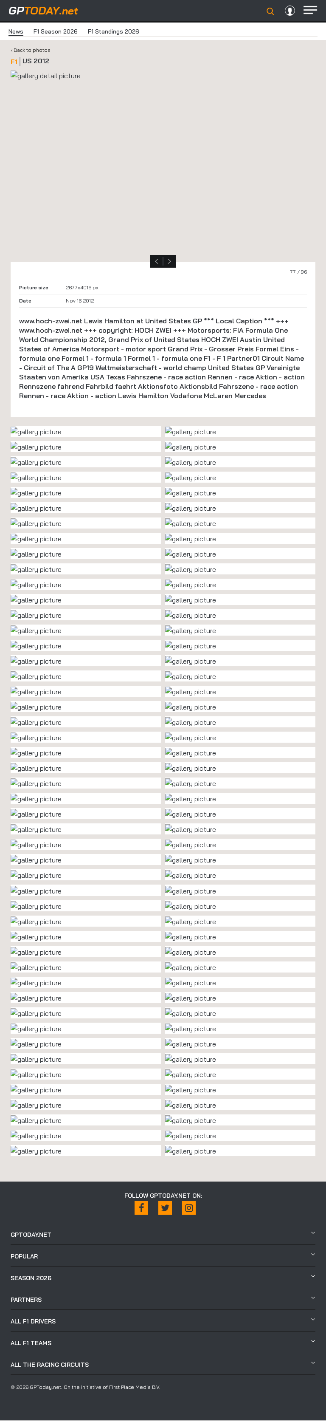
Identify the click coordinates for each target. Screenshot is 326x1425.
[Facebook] (141, 1208)
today (43, 10)
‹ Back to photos (31, 50)
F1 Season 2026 (56, 31)
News (15, 31)
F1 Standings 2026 (113, 31)
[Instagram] (189, 1208)
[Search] (270, 11)
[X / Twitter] (165, 1208)
